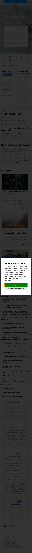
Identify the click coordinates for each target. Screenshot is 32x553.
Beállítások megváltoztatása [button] (16, 288)
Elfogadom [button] (16, 285)
